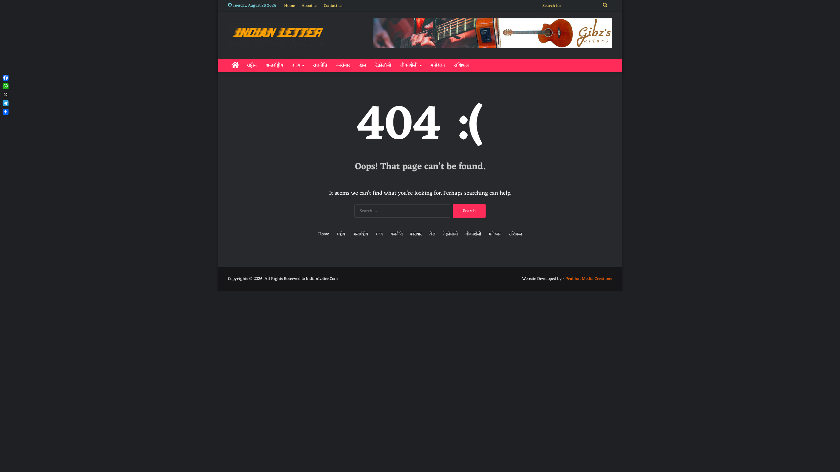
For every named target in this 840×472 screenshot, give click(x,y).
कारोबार (343, 65)
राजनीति (320, 65)
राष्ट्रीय (252, 65)
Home (289, 6)
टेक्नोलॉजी (383, 65)
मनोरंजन (437, 65)
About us (309, 6)
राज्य (296, 65)
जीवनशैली (409, 65)
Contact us (333, 6)
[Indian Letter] (277, 34)
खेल (362, 65)
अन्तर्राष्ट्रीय (274, 65)
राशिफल (461, 65)
